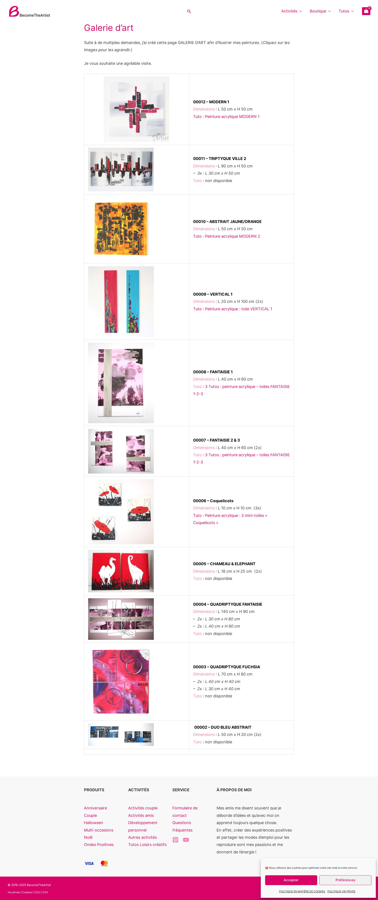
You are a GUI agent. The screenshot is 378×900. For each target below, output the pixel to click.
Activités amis (141, 815)
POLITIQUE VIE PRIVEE (341, 891)
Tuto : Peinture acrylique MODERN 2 (226, 236)
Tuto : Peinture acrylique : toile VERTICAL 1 (232, 309)
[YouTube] (186, 840)
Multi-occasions (98, 830)
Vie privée (14, 892)
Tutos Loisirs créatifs (147, 844)
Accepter (291, 880)
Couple (90, 815)
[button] (189, 11)
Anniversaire (95, 808)
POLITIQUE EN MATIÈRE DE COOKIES (302, 891)
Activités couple (143, 808)
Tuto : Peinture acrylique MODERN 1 (226, 116)
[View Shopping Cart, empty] (366, 11)
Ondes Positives (99, 844)
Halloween (93, 822)
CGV (45, 892)
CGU (37, 892)
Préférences (345, 880)
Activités (289, 11)
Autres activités (142, 837)
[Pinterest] (175, 840)
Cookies (27, 892)
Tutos (344, 11)
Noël (88, 837)
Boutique (318, 11)
